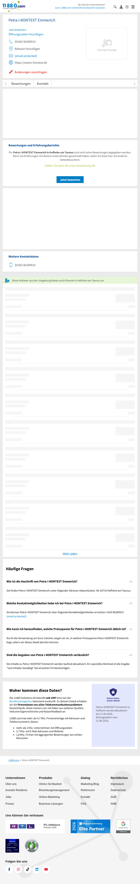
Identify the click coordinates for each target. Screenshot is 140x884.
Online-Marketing (49, 796)
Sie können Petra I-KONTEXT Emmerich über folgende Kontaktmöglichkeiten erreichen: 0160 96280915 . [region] (65, 614)
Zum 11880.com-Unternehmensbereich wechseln (80, 7)
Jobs (8, 796)
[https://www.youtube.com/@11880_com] (46, 869)
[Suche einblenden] (117, 6)
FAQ (83, 803)
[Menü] (134, 6)
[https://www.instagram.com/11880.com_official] (18, 869)
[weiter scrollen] (134, 83)
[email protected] (26, 56)
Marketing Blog (90, 784)
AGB (113, 796)
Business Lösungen (51, 803)
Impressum (117, 784)
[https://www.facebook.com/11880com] (9, 869)
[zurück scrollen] (6, 83)
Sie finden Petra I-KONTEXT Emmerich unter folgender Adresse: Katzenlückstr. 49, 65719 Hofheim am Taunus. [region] (68, 590)
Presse (9, 803)
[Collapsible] (131, 581)
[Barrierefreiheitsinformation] (128, 6)
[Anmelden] (122, 6)
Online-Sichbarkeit (50, 784)
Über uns (11, 784)
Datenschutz (118, 790)
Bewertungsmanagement (54, 790)
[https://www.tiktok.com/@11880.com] (27, 869)
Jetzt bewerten (70, 180)
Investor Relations (16, 790)
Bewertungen (21, 83)
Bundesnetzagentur (20, 701)
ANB (113, 803)
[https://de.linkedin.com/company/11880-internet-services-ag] (37, 869)
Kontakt (42, 83)
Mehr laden (70, 554)
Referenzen (88, 790)
